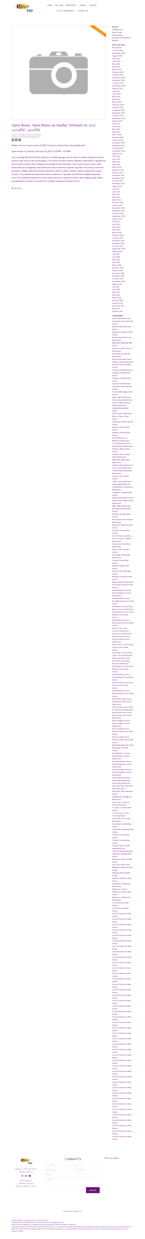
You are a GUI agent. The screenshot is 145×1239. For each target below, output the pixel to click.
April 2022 (116, 164)
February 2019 (117, 268)
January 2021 (117, 205)
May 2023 (116, 129)
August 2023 (117, 121)
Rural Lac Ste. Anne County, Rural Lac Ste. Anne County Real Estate (122, 631)
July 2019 (115, 254)
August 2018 (117, 284)
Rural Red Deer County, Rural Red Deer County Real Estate (122, 693)
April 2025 (116, 67)
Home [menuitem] (49, 5)
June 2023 (116, 126)
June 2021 (116, 192)
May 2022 (116, 162)
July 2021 (115, 189)
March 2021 (116, 200)
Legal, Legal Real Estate (121, 484)
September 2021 (118, 183)
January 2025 (117, 75)
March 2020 (117, 232)
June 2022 (116, 159)
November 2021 (118, 178)
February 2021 (117, 202)
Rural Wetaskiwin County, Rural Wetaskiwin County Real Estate (122, 764)
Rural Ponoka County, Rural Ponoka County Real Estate (122, 685)
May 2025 (116, 64)
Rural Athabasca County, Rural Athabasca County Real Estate (121, 593)
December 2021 (118, 175)
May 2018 (116, 292)
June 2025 (116, 61)
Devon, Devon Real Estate (122, 400)
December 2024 (118, 77)
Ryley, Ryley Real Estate (121, 783)
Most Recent (117, 48)
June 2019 (116, 257)
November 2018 (118, 276)
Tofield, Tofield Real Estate (122, 851)
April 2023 (116, 132)
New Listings (117, 32)
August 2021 (117, 186)
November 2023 (118, 113)
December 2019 (118, 241)
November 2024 (118, 80)
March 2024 (117, 102)
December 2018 (118, 273)
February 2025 (118, 72)
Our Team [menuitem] (59, 5)
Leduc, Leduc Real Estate (122, 481)
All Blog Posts (117, 30)
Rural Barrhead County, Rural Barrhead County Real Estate (122, 601)
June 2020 (116, 224)
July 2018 (115, 287)
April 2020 (116, 230)
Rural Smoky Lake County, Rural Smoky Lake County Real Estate (122, 701)
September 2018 (118, 281)
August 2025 (117, 56)
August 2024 (117, 88)
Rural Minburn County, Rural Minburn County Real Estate (122, 669)
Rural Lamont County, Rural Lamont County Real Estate (122, 647)
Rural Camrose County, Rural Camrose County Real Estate (122, 623)
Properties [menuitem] (70, 5)
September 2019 (118, 249)
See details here (77, 145)
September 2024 (119, 86)
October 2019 (117, 246)
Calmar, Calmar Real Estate (122, 362)
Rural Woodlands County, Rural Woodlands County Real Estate (122, 772)
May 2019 (116, 260)
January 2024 (117, 107)
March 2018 (116, 298)
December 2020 (118, 208)
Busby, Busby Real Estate (121, 359)
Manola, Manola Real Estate (122, 498)
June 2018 (116, 289)
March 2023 (117, 134)
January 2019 (117, 270)
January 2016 (117, 311)
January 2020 (117, 238)
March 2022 (117, 167)
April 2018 (116, 295)
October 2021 (117, 181)
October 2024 (118, 83)
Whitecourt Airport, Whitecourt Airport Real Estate (121, 892)
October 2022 (117, 148)
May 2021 (116, 194)
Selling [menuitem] (93, 5)
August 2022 (117, 154)
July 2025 (116, 58)
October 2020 (118, 213)
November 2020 (118, 211)
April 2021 (116, 197)
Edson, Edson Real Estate (122, 413)
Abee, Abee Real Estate (121, 318)
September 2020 (119, 216)
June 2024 (116, 94)
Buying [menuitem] (82, 5)
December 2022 (118, 143)
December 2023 (118, 110)
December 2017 (118, 306)
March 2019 (116, 265)
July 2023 (116, 124)
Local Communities (65, 11)
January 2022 (117, 173)
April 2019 (116, 262)
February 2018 (117, 300)
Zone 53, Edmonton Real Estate (28, 137)
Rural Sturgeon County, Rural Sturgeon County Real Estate (121, 723)
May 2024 (116, 96)
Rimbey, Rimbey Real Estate (122, 582)
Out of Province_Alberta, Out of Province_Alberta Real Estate (122, 538)
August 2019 (117, 251)
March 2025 (117, 69)
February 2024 (118, 105)
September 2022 (118, 151)
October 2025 (117, 50)
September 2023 (118, 118)
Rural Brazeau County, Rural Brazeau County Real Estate (122, 614)
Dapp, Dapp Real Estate (121, 397)
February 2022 (118, 170)
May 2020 (116, 227)
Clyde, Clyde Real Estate (121, 383)
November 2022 (118, 145)
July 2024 (116, 91)
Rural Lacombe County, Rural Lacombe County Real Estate (121, 639)
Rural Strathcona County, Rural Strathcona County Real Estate (122, 715)
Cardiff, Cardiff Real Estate (122, 370)
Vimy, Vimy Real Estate (121, 865)
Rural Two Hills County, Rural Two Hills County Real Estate (122, 740)
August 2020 (117, 219)
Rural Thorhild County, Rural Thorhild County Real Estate (122, 731)
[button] (22, 1176)
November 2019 (118, 243)
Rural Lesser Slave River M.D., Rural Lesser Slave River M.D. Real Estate (121, 661)
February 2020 (118, 235)
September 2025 (118, 53)
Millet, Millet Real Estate (121, 506)
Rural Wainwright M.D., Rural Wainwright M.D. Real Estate (122, 748)
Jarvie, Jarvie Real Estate (121, 468)
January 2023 (117, 140)
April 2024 (116, 99)
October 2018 (117, 279)
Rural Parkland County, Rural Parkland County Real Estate (122, 677)
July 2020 (116, 221)
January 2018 (117, 303)
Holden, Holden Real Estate (122, 465)
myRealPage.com (76, 1211)
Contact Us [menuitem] (83, 11)
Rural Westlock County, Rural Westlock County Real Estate (121, 756)
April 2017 (116, 308)
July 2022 (116, 156)
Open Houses (117, 35)
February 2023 (118, 137)
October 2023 (117, 115)
